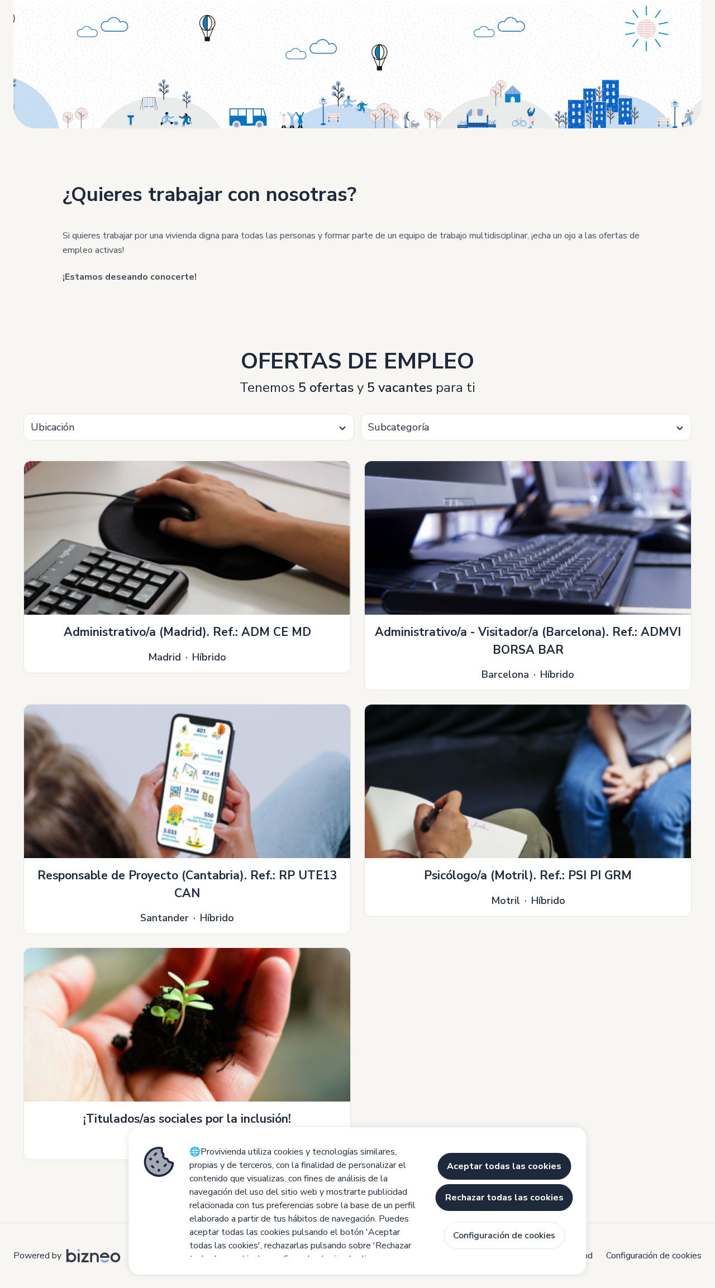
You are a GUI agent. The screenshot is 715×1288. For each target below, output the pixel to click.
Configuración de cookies (654, 1255)
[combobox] (188, 427)
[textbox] (189, 427)
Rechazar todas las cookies (504, 1197)
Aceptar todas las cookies (504, 1166)
